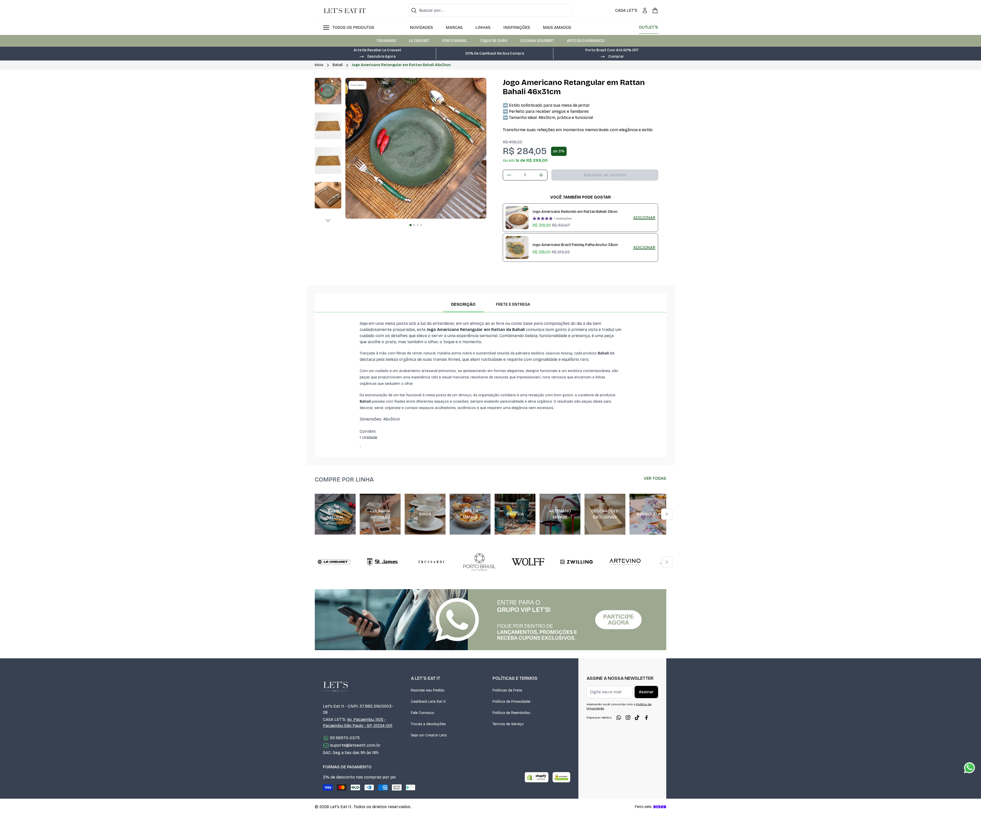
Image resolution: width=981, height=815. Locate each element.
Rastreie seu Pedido (428, 690)
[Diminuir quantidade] (509, 175)
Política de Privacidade (511, 701)
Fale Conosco (422, 713)
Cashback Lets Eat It (428, 701)
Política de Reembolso (511, 713)
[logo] (344, 10)
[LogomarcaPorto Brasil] (479, 562)
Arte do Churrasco (585, 41)
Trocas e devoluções (428, 724)
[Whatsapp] (619, 717)
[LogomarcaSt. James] (382, 562)
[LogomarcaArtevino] (625, 562)
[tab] (411, 225)
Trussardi (386, 41)
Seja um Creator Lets (429, 735)
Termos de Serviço (508, 724)
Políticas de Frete (507, 690)
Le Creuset (419, 41)
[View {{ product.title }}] (517, 217)
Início (319, 65)
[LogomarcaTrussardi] (431, 562)
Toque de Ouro (493, 41)
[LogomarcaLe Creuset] (334, 562)
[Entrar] (645, 10)
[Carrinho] (655, 10)
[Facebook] (646, 717)
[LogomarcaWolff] (528, 562)
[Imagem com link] (490, 619)
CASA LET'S (626, 10)
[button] (377, 56)
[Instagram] (628, 717)
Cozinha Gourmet (537, 41)
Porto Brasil (454, 41)
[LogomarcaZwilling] (576, 562)
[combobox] (490, 10)
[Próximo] (328, 220)
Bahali (338, 65)
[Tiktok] (637, 717)
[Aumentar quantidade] (541, 175)
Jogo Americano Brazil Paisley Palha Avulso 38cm (575, 245)
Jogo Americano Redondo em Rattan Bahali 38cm (574, 211)
